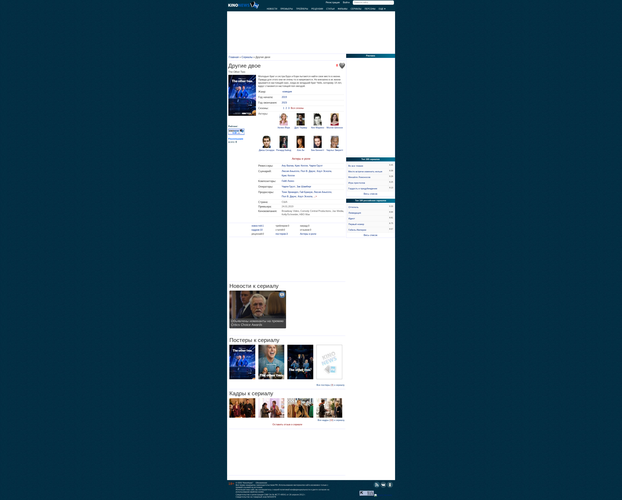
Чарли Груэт (316, 165)
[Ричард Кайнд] (284, 142)
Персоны (370, 9)
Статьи (330, 9)
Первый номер (356, 224)
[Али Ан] (301, 142)
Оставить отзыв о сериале (287, 424)
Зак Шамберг (304, 186)
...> (315, 196)
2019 (284, 97)
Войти (346, 2)
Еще (381, 9)
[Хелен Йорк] (284, 119)
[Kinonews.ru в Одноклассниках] (390, 485)
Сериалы (356, 9)
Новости (272, 9)
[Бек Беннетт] (318, 142)
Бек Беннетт (317, 150)
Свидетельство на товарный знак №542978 (256, 497)
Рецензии (317, 9)
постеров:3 (282, 233)
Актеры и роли (301, 158)
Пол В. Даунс (308, 171)
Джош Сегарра (266, 150)
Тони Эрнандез (290, 192)
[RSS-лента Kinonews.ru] (377, 485)
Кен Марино (317, 127)
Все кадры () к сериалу (331, 420)
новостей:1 (258, 225)
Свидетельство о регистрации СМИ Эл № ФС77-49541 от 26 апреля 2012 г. (270, 495)
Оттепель (353, 207)
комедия (287, 91)
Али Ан (300, 150)
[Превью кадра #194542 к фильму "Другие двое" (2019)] (300, 408)
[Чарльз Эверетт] (335, 142)
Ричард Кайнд (283, 150)
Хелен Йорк (283, 127)
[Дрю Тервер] (301, 119)
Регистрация (333, 2)
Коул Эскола (324, 171)
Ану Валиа (288, 165)
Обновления (261, 483)
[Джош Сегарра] (267, 142)
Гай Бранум (306, 192)
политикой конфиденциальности (295, 489)
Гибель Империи (357, 230)
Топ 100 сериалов (370, 159)
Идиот (351, 218)
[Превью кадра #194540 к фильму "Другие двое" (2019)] (242, 408)
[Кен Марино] (318, 119)
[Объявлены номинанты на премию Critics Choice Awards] (257, 310)
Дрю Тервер (300, 127)
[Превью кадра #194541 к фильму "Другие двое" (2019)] (271, 408)
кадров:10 (257, 229)
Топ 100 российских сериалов (370, 200)
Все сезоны (297, 108)
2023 (284, 102)
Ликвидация (354, 213)
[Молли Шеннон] (335, 119)
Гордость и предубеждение (362, 188)
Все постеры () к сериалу (331, 385)
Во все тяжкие (355, 166)
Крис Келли (301, 165)
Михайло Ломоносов (359, 177)
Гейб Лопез (288, 181)
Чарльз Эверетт (334, 150)
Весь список (370, 193)
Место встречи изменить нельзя (365, 171)
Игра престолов (356, 183)
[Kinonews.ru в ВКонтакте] (383, 485)
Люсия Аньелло (290, 171)
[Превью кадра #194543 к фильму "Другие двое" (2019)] (329, 408)
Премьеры (286, 9)
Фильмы (342, 9)
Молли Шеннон (335, 127)
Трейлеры (302, 9)
